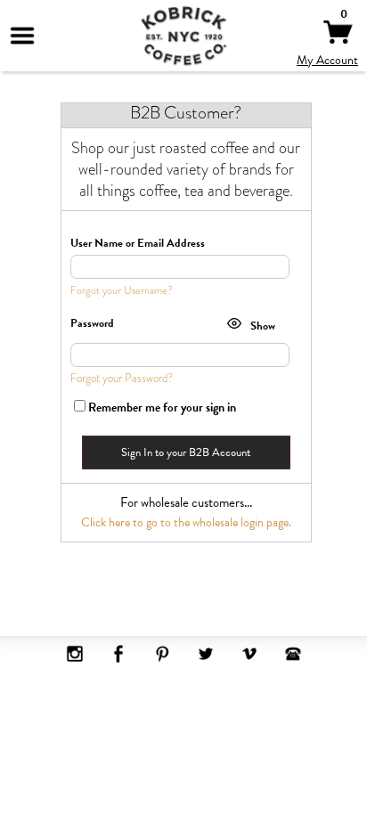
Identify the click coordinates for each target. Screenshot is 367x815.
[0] (338, 39)
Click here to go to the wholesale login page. (186, 522)
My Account (327, 60)
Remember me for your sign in (162, 407)
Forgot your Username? (121, 290)
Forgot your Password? (121, 378)
